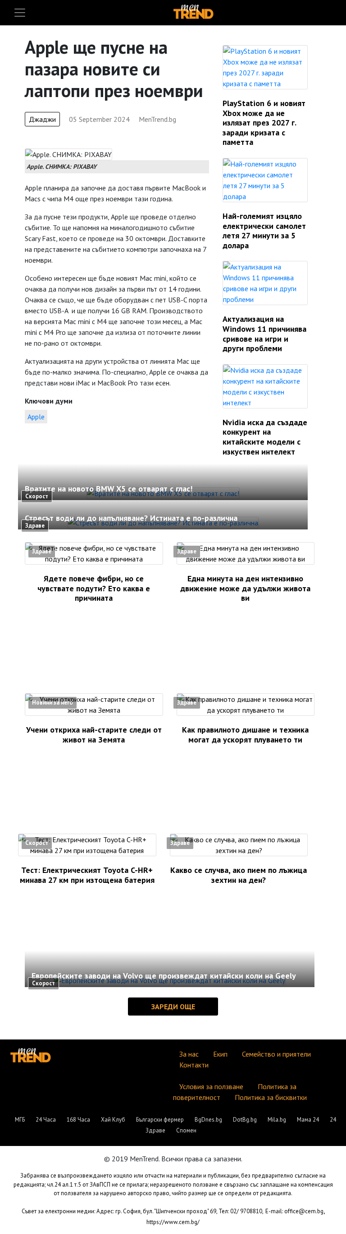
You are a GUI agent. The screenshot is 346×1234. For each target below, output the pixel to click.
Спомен (186, 1130)
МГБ (20, 1119)
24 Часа (46, 1119)
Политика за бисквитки (271, 1097)
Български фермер (160, 1119)
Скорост (36, 496)
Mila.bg (277, 1119)
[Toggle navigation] (19, 13)
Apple (36, 416)
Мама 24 (308, 1119)
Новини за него (52, 702)
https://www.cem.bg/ (173, 1222)
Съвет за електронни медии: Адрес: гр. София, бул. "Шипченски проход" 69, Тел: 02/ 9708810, (143, 1211)
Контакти (194, 1064)
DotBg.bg (245, 1119)
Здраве (35, 525)
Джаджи (42, 119)
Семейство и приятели (276, 1053)
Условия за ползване (211, 1086)
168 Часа (78, 1119)
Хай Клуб (113, 1119)
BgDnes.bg (208, 1119)
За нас (189, 1053)
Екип (220, 1053)
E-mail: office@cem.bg (294, 1211)
